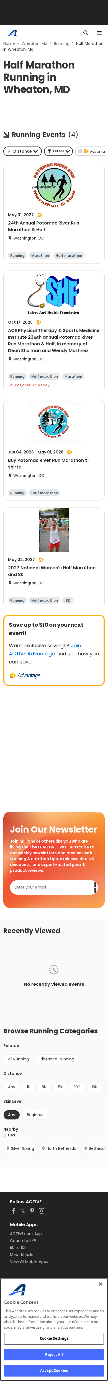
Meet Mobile (22, 1254)
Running (62, 43)
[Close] (100, 1284)
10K (77, 1087)
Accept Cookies (54, 1370)
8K (60, 1087)
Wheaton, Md (34, 43)
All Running (18, 1059)
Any (11, 1087)
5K (44, 1087)
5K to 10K (18, 1247)
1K (28, 1087)
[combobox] (22, 151)
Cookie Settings (54, 1338)
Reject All (54, 1354)
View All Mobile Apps (29, 1261)
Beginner (35, 1115)
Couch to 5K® (23, 1240)
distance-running (57, 1059)
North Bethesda (61, 1148)
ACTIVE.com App (26, 1233)
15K (94, 1087)
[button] (58, 151)
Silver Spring (22, 1148)
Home (9, 43)
